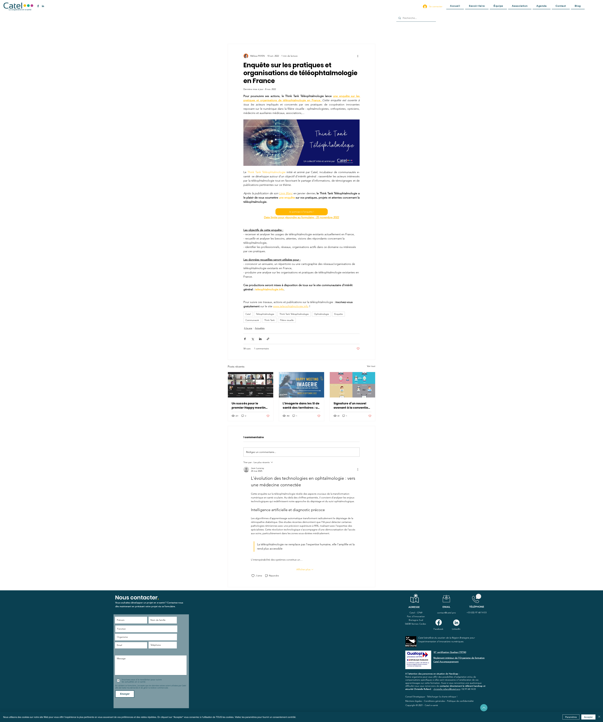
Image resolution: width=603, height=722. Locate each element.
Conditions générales (434, 701)
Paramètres (571, 717)
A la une (248, 328)
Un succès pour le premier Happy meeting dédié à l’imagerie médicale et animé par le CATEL (250, 405)
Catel (248, 314)
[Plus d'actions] (358, 56)
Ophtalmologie (321, 314)
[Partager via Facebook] (244, 338)
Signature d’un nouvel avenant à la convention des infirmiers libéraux (352, 405)
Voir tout (371, 366)
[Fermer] (599, 716)
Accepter (588, 717)
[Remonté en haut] (483, 707)
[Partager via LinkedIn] (260, 338)
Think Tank (269, 320)
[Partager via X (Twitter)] (252, 338)
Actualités (260, 328)
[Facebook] (438, 622)
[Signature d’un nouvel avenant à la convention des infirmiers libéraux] (352, 384)
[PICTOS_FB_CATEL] (38, 6)
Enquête (338, 314)
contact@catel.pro (446, 612)
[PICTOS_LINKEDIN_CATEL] (43, 6)
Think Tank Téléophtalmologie (294, 314)
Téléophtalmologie (265, 314)
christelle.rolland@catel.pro (446, 689)
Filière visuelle (287, 320)
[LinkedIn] (456, 623)
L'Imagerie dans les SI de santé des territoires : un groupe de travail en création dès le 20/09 (301, 405)
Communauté (252, 320)
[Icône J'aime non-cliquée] (253, 576)
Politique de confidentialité (460, 701)
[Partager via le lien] (267, 338)
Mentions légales (413, 701)
